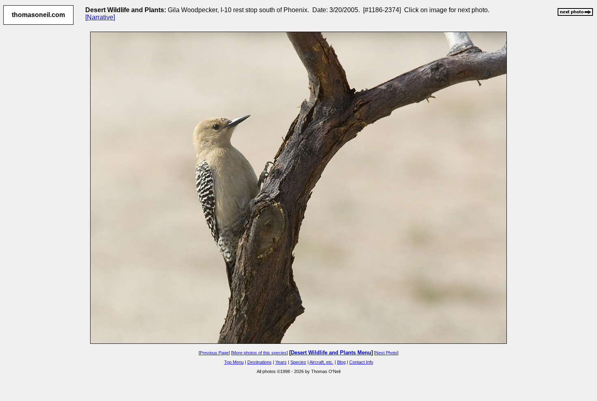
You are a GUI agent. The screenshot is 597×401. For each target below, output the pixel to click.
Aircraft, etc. (321, 362)
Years (281, 362)
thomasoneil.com (38, 14)
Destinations (259, 362)
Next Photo (386, 352)
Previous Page (214, 352)
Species (298, 362)
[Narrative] (100, 17)
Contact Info (361, 362)
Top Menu (234, 362)
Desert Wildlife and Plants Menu (331, 353)
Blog (341, 362)
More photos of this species (259, 352)
